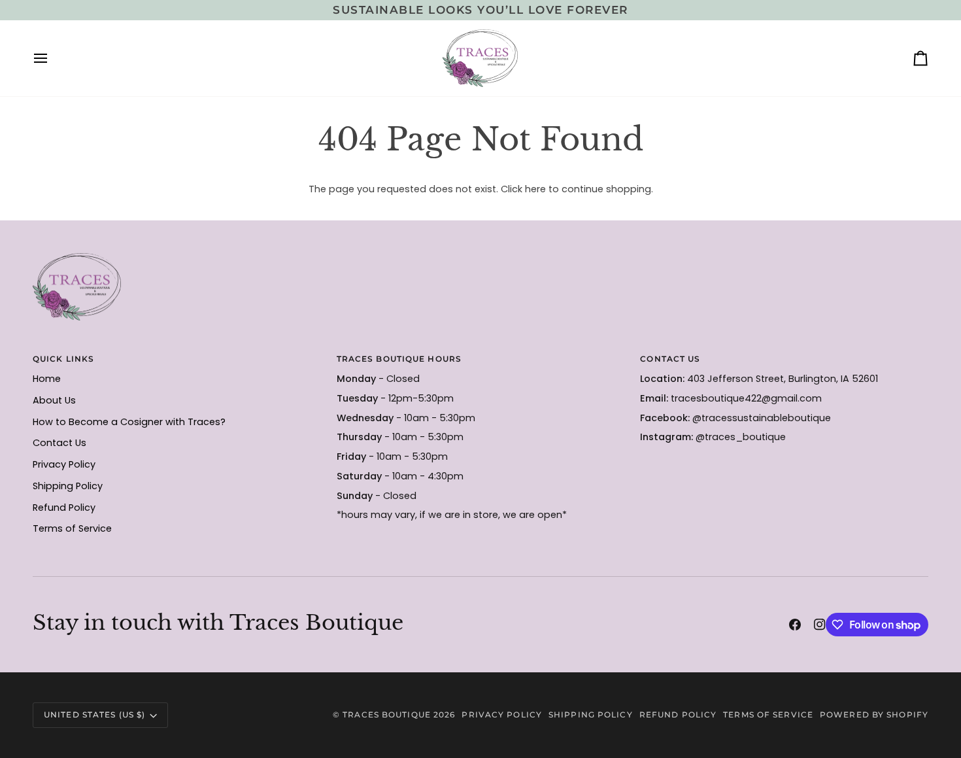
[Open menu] (52, 58)
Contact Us (59, 442)
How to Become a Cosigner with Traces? (129, 421)
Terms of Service (72, 528)
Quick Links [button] (63, 359)
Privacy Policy (64, 464)
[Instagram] (820, 624)
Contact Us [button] (670, 359)
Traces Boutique (387, 714)
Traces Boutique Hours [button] (399, 359)
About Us (54, 400)
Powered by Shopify (874, 714)
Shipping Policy (68, 485)
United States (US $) (94, 714)
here (535, 189)
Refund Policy (64, 507)
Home (47, 378)
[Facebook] (795, 624)
